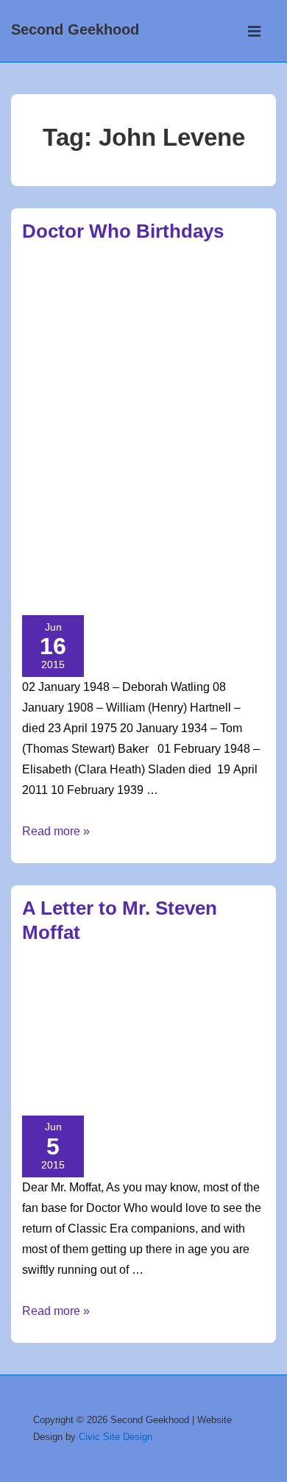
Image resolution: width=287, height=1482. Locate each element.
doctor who (188, 379)
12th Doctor (211, 295)
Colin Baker (178, 362)
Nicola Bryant (109, 513)
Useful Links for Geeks (145, 278)
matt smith (78, 479)
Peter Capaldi (187, 529)
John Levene (167, 429)
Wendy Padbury (95, 580)
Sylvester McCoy (181, 563)
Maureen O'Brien (63, 496)
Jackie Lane (158, 412)
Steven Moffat (146, 1063)
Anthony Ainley (128, 312)
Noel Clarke (180, 513)
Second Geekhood (75, 29)
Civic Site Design (115, 1436)
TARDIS (202, 1063)
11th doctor (144, 295)
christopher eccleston (83, 362)
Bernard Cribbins (215, 312)
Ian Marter (98, 412)
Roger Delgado (177, 546)
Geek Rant (112, 979)
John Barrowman (89, 429)
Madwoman (120, 1029)
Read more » (56, 831)
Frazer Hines (145, 395)
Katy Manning (103, 446)
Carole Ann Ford (122, 345)
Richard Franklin (66, 1046)
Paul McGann (115, 529)
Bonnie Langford (124, 328)
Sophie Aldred (98, 563)
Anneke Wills (55, 312)
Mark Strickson (175, 462)
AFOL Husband (98, 996)
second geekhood (159, 1046)
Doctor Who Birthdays (123, 231)
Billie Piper (49, 328)
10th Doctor (77, 295)
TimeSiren (46, 1079)
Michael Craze (145, 496)
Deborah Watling (110, 379)
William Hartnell (180, 580)
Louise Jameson (92, 462)
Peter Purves (99, 546)
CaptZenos (49, 345)
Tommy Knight (107, 1079)
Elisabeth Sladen (65, 395)
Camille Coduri (209, 328)
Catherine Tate (206, 345)
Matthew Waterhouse (162, 479)
